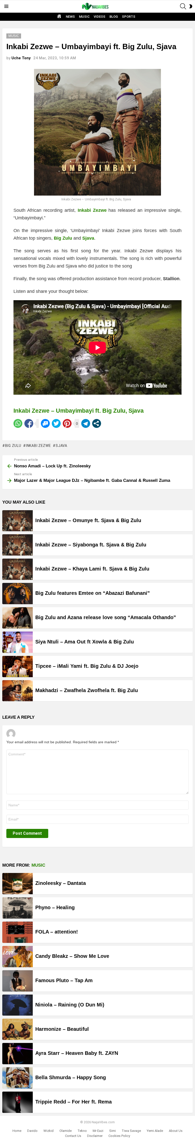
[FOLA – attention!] (17, 932)
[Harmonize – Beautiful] (17, 1029)
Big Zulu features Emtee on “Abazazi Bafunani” (92, 593)
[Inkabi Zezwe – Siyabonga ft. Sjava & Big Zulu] (17, 545)
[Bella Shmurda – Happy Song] (17, 1078)
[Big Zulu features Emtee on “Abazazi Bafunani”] (17, 593)
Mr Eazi (98, 1131)
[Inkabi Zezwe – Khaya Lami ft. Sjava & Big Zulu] (17, 569)
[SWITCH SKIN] (191, 6)
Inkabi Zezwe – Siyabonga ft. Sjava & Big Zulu (90, 544)
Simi (112, 1131)
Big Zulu (13, 446)
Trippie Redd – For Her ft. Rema (73, 1102)
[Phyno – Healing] (17, 908)
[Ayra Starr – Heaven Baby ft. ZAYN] (17, 1053)
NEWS (70, 16)
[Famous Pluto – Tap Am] (17, 981)
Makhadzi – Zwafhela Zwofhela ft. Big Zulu (86, 690)
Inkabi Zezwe (38, 446)
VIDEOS (99, 16)
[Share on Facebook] (28, 423)
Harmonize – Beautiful (62, 1029)
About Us (176, 1131)
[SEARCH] (183, 6)
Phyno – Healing (55, 907)
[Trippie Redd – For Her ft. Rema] (17, 1102)
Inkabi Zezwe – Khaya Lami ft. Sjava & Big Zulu (92, 569)
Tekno (82, 1131)
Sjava (61, 446)
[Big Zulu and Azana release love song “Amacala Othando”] (17, 618)
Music (38, 865)
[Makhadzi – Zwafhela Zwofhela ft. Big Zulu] (17, 690)
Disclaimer (95, 1136)
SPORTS (128, 16)
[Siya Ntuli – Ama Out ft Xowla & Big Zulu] (17, 642)
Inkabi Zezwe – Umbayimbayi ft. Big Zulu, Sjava (78, 410)
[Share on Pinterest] (67, 423)
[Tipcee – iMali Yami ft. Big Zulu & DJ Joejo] (17, 666)
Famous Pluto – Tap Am (64, 980)
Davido (32, 1131)
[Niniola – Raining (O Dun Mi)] (17, 1005)
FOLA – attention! (56, 932)
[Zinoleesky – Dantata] (17, 883)
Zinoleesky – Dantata (60, 883)
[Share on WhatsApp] (17, 423)
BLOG (113, 16)
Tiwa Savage (131, 1131)
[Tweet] (56, 423)
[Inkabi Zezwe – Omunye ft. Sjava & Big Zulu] (17, 520)
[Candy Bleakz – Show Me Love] (17, 956)
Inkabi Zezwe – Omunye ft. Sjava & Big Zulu (88, 520)
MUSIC (84, 16)
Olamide (65, 1131)
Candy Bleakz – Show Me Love (72, 956)
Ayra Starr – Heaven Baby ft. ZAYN (76, 1053)
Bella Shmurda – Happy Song (70, 1077)
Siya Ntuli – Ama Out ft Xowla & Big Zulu (84, 641)
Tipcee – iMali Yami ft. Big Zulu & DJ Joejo (86, 666)
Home (16, 1131)
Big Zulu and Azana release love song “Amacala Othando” (105, 617)
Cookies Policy (119, 1136)
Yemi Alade (155, 1131)
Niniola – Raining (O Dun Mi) (69, 1004)
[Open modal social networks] (96, 423)
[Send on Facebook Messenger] (45, 423)
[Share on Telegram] (85, 423)
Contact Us (73, 1136)
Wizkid (48, 1131)
